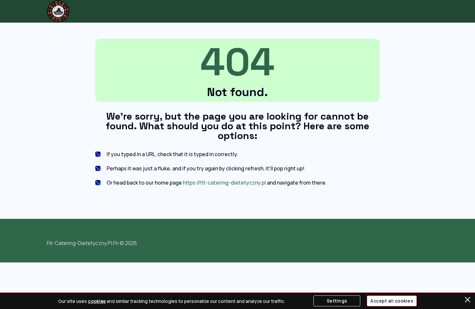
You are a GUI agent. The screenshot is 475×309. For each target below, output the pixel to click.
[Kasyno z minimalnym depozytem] (58, 11)
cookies (97, 301)
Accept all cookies (391, 301)
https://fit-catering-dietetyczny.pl (224, 182)
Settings (337, 301)
